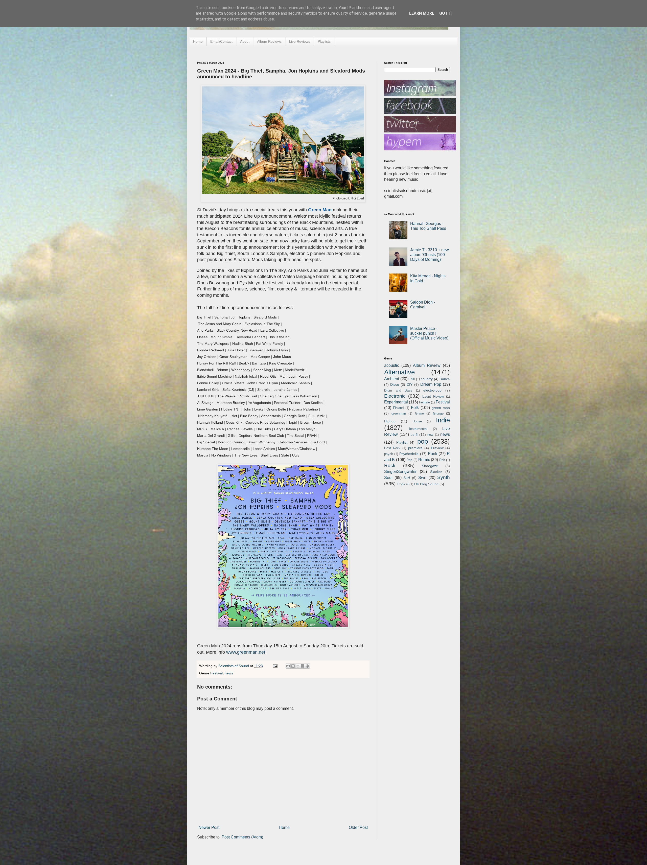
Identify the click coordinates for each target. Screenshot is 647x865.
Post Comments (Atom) (242, 837)
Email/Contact (221, 41)
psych (388, 454)
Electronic (395, 396)
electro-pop (432, 390)
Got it (445, 13)
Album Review (427, 365)
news (229, 673)
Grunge (438, 413)
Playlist (401, 442)
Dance (445, 379)
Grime (419, 413)
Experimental (396, 402)
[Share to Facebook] (302, 666)
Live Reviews (299, 41)
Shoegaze (430, 466)
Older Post (358, 827)
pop (422, 441)
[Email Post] (275, 666)
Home (198, 41)
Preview (437, 448)
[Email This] (288, 666)
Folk (415, 407)
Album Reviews (269, 41)
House (417, 421)
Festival (216, 673)
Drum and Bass (398, 390)
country (427, 379)
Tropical (402, 484)
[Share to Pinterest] (307, 666)
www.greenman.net (245, 652)
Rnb (442, 460)
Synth (443, 477)
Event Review (433, 396)
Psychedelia (409, 454)
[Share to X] (297, 666)
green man (441, 408)
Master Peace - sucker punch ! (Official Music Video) (429, 333)
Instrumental (418, 429)
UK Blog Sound (426, 484)
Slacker (436, 472)
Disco (394, 384)
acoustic (391, 365)
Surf (406, 478)
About (244, 41)
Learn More (421, 13)
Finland (398, 408)
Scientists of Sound (234, 666)
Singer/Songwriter (400, 471)
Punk (432, 453)
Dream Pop (430, 384)
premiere (415, 448)
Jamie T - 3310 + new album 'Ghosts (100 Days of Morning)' (429, 255)
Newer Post (208, 827)
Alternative (399, 372)
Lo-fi (414, 434)
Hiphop (390, 421)
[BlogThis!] (292, 666)
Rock (390, 465)
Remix (424, 460)
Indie (443, 420)
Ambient (391, 379)
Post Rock (392, 448)
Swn (422, 477)
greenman (398, 413)
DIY (409, 384)
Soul (388, 477)
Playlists (324, 41)
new (430, 435)
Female (424, 402)
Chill (411, 379)
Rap (409, 460)
